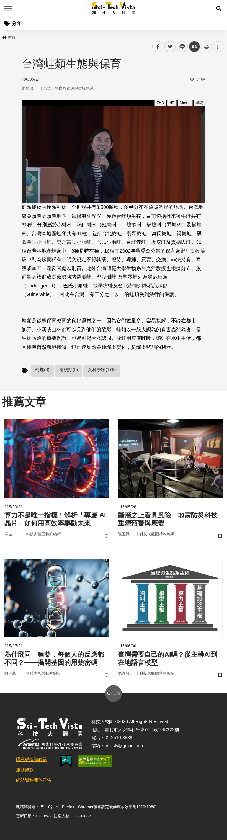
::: (4, 36)
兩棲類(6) (68, 369)
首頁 (12, 37)
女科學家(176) (102, 369)
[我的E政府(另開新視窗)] (66, 761)
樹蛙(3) (42, 369)
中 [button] (194, 46)
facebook (158, 46)
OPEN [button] (113, 693)
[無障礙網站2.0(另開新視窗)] (95, 761)
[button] (218, 8)
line (180, 46)
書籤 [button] (218, 46)
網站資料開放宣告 (33, 780)
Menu (8, 8)
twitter (170, 46)
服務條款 (25, 769)
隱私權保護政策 (31, 759)
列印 (206, 46)
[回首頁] (114, 8)
